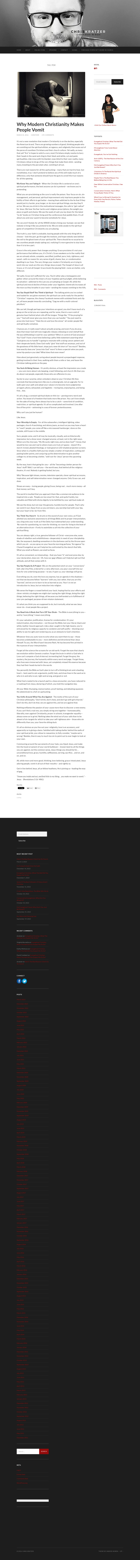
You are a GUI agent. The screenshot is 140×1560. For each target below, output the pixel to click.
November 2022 (22, 1008)
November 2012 (22, 1407)
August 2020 (21, 1085)
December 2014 (22, 1317)
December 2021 (22, 1051)
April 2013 (20, 1386)
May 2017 (20, 1206)
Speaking (53, 50)
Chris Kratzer (28, 1551)
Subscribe (117, 82)
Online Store (39, 50)
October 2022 (22, 1012)
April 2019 (20, 1133)
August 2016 (21, 1244)
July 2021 (20, 1055)
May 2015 (20, 1309)
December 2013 (22, 1352)
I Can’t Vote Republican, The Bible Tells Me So (32, 891)
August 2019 (21, 1120)
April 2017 (20, 1210)
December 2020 (22, 1072)
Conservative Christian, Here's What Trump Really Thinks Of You (107, 192)
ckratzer (35, 135)
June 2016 (20, 1253)
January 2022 (21, 1047)
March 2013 (21, 1390)
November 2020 (22, 1077)
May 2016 (20, 1257)
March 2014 (21, 1339)
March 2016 (21, 1266)
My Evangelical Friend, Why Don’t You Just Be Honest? (32, 908)
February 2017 (22, 1218)
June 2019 (20, 1128)
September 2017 (22, 1188)
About (27, 50)
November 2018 (22, 1145)
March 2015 (21, 1313)
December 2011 (22, 1438)
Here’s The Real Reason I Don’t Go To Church (32, 859)
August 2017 (21, 1193)
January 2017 (21, 1223)
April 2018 (20, 1163)
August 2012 (21, 1420)
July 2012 (20, 1425)
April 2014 (20, 1334)
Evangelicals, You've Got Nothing (105, 154)
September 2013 (22, 1365)
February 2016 (22, 1270)
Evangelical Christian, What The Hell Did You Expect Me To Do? (108, 142)
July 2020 (20, 1090)
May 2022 (20, 1030)
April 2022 (20, 1034)
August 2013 (21, 1369)
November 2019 (22, 1111)
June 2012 (20, 1429)
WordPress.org (22, 1483)
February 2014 (22, 1343)
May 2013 (20, 1382)
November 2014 (22, 1322)
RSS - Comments (100, 289)
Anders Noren (112, 1551)
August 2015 (21, 1296)
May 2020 (20, 1098)
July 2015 (20, 1300)
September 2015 (22, 1291)
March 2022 (21, 1038)
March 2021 (21, 1068)
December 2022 (22, 1004)
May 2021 (20, 1064)
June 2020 (20, 1094)
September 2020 (22, 1081)
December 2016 (22, 1227)
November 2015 (22, 1283)
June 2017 (20, 1201)
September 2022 (22, 1017)
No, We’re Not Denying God (26, 916)
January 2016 (21, 1274)
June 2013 (20, 1377)
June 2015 (20, 1304)
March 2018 (21, 1167)
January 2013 (21, 1399)
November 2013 (22, 1356)
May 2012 (20, 1433)
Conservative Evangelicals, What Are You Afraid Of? (31, 899)
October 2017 (22, 1184)
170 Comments (48, 135)
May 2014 (20, 1330)
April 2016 (20, 1261)
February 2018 (22, 1171)
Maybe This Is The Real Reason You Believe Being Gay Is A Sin (106, 179)
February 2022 (22, 1042)
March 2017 (21, 1214)
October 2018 (22, 1150)
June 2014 (20, 1326)
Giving (74, 50)
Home (19, 50)
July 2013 (20, 1373)
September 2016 (22, 1240)
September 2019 (22, 1115)
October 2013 (22, 1360)
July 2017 (20, 1197)
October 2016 (22, 1236)
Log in (19, 1470)
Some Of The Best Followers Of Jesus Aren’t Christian (32, 883)
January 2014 (21, 1347)
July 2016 (20, 1249)
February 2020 (22, 1102)
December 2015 (22, 1279)
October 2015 (22, 1287)
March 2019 (21, 1137)
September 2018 (22, 1154)
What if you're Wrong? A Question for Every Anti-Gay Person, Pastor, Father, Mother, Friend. (107, 199)
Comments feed (22, 1479)
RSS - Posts (98, 285)
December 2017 (22, 1176)
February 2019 (22, 1141)
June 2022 (20, 1025)
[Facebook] (19, 981)
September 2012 (22, 1416)
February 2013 (22, 1395)
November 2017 (22, 1180)
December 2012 (22, 1403)
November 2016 (22, 1231)
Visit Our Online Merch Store (105, 125)
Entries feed (21, 1474)
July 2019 (20, 1124)
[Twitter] (24, 981)
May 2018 (20, 1158)
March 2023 (21, 999)
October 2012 (22, 1412)
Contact (64, 50)
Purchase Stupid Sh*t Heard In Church (97, 50)
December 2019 (22, 1107)
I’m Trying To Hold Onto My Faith (28, 866)
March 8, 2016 (22, 135)
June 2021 (20, 1060)
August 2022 (21, 1021)
